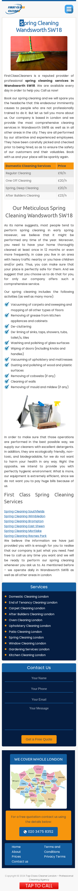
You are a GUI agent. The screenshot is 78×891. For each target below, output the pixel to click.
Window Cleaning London (27, 643)
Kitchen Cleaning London (27, 655)
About (16, 852)
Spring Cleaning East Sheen (24, 526)
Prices (16, 856)
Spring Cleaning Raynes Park (25, 536)
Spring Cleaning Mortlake (23, 531)
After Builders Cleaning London (31, 614)
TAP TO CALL (39, 886)
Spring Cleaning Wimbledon (24, 516)
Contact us (20, 861)
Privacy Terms (55, 856)
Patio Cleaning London (25, 632)
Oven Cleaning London (25, 620)
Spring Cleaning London (26, 637)
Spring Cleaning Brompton (24, 521)
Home (16, 847)
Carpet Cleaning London (27, 608)
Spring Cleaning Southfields (24, 511)
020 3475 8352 (40, 831)
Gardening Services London (29, 649)
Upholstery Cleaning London (30, 626)
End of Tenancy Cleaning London (33, 602)
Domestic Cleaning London (29, 596)
